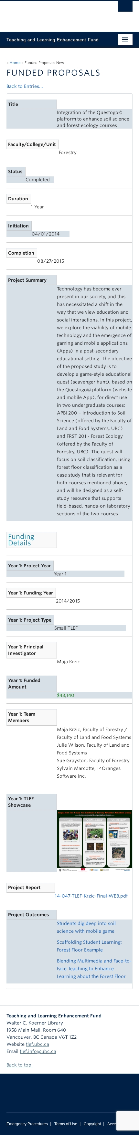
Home (15, 62)
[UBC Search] (125, 8)
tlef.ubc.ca (37, 1044)
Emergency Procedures (27, 1124)
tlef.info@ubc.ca (38, 1051)
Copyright (92, 1124)
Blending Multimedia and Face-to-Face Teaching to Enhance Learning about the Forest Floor (94, 968)
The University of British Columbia (50, 13)
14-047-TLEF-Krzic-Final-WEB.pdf (91, 896)
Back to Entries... (24, 86)
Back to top (19, 1064)
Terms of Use (65, 1124)
